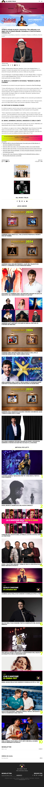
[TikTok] (41, 775)
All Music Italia (5, 63)
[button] (17, 65)
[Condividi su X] (12, 65)
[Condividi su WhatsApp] (8, 65)
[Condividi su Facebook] (10, 65)
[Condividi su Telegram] (15, 65)
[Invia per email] (19, 65)
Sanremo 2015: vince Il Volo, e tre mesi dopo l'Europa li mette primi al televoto (22, 148)
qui (22, 139)
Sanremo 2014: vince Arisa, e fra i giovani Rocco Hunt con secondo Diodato (21, 146)
